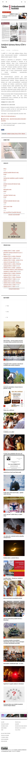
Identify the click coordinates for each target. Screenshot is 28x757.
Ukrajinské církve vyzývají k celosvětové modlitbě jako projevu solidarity (13, 364)
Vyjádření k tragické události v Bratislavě (14, 684)
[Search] (25, 2)
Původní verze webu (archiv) (21, 726)
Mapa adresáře (4, 741)
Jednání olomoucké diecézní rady (12, 184)
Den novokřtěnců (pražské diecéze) (12, 212)
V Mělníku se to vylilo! (9, 432)
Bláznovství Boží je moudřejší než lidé (13, 598)
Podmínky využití (4, 726)
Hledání (2, 722)
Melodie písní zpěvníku (5, 733)
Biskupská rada (7, 189)
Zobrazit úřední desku (14, 289)
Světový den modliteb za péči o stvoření (13, 178)
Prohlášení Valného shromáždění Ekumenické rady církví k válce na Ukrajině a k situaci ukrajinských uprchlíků (14, 642)
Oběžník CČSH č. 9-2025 (9, 281)
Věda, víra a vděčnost (9, 410)
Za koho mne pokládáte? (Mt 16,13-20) (13, 453)
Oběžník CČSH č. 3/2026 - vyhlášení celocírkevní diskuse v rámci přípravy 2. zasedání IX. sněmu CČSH (13, 269)
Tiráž (2, 729)
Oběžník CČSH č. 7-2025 (9, 286)
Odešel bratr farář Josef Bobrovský (12, 472)
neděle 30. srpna (14, 14)
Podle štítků (17, 729)
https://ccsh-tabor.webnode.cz (8, 116)
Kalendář (17, 724)
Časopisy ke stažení (5, 735)
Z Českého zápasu (4, 737)
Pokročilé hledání (5, 724)
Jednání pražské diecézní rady (11, 172)
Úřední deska (17, 722)
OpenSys (18, 751)
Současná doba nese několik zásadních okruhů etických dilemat (13, 705)
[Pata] (14, 715)
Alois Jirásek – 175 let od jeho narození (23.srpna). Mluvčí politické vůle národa (13, 341)
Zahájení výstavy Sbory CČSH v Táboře (16, 133)
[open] (3, 2)
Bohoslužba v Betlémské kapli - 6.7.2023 (13, 663)
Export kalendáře (4, 739)
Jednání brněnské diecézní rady (11, 201)
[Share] (21, 2)
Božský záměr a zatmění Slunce (11, 558)
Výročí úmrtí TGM (8, 206)
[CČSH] (14, 7)
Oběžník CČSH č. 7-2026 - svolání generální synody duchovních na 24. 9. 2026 (13, 252)
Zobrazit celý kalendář (14, 214)
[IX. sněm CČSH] (14, 230)
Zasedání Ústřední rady (9, 195)
